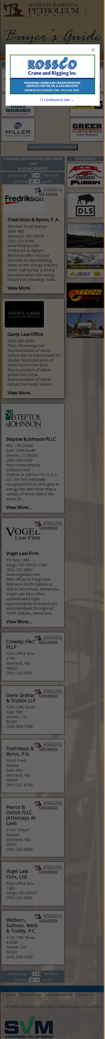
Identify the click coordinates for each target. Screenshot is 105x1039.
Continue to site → (57, 99)
